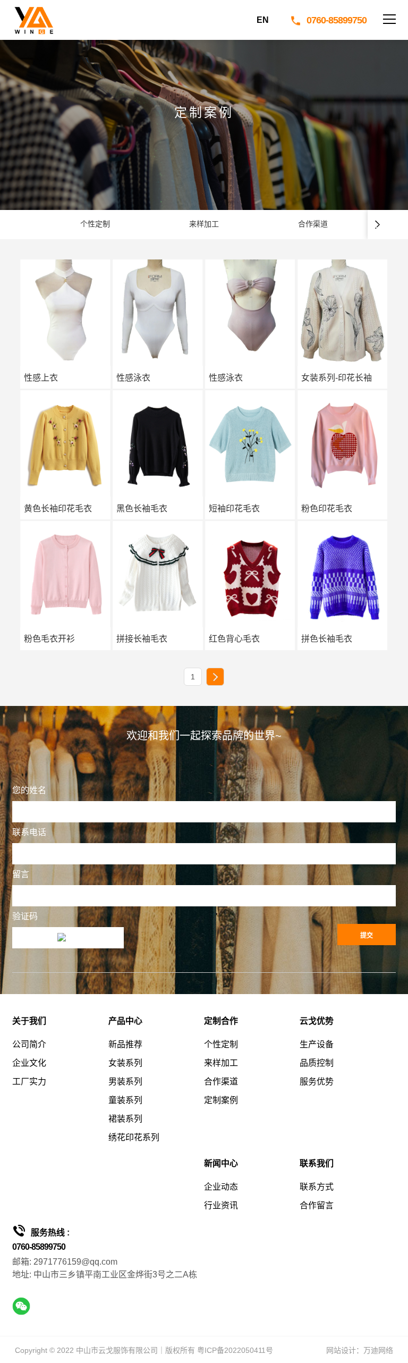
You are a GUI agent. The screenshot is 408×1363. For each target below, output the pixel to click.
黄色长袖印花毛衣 (58, 508)
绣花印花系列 (133, 1137)
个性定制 (221, 1044)
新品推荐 (125, 1044)
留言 (20, 874)
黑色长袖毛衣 (141, 508)
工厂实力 (29, 1081)
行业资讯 (221, 1205)
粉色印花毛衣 (326, 508)
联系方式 (317, 1186)
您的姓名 (29, 790)
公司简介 (29, 1044)
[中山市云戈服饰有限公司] (33, 20)
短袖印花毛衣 (234, 508)
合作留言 (317, 1205)
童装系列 (125, 1100)
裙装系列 (125, 1118)
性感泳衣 (133, 377)
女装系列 (125, 1062)
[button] (378, 224)
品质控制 (317, 1062)
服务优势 (317, 1081)
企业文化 (29, 1062)
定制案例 (221, 1100)
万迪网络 (378, 1350)
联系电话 (29, 832)
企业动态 (221, 1186)
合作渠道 (221, 1081)
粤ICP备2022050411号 (235, 1350)
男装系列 (125, 1081)
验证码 (25, 916)
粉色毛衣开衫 (49, 638)
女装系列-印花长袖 (336, 377)
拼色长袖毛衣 (326, 638)
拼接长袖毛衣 (141, 638)
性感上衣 (41, 377)
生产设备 (317, 1044)
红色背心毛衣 (234, 638)
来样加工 (221, 1062)
